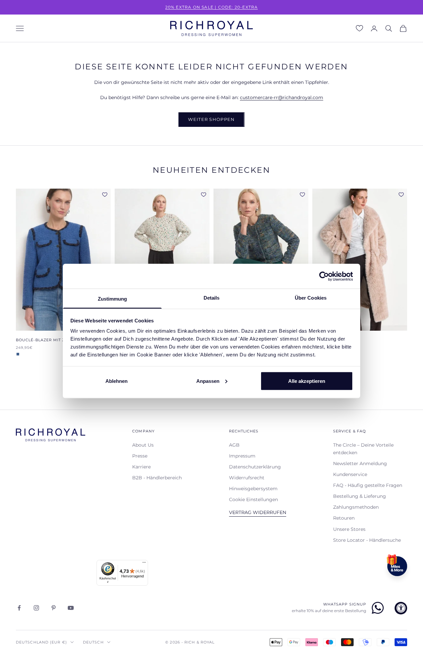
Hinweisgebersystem (253, 489)
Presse (139, 456)
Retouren (344, 518)
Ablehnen (116, 381)
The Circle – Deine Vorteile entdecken (363, 449)
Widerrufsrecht (246, 478)
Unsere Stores (349, 529)
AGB (234, 445)
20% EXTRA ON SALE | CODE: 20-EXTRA (211, 7)
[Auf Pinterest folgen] (53, 608)
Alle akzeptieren (306, 381)
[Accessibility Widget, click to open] (401, 608)
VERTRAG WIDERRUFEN (257, 512)
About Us (143, 445)
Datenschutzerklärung (255, 467)
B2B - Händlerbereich (157, 478)
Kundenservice (350, 474)
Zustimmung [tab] (112, 299)
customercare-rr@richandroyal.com (281, 97)
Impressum (242, 456)
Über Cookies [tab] (311, 298)
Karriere (141, 467)
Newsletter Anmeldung (360, 463)
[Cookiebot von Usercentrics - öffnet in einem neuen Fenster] (324, 276)
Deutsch (93, 642)
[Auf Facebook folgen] (19, 608)
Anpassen (207, 381)
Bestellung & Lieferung (359, 496)
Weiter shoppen (211, 119)
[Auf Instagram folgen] (36, 608)
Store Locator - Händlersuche (367, 540)
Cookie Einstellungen (253, 499)
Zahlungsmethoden (356, 507)
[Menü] (144, 564)
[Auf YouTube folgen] (70, 608)
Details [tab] (212, 298)
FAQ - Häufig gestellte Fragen (367, 485)
